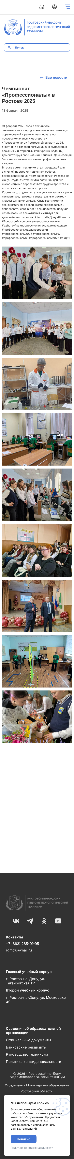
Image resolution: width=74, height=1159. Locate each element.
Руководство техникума (27, 1054)
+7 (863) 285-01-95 (22, 944)
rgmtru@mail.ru (19, 950)
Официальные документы (28, 1040)
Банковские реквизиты (26, 1047)
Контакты (14, 937)
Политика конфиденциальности (33, 1062)
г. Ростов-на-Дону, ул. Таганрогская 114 (25, 981)
